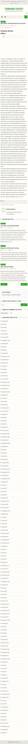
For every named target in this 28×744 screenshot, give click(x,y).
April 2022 (4, 401)
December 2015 (6, 610)
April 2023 (4, 372)
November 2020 (6, 437)
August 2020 (5, 446)
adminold (14, 268)
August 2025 (5, 343)
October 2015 (5, 617)
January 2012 (5, 707)
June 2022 (4, 398)
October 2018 (5, 507)
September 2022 (6, 392)
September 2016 (6, 581)
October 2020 (5, 440)
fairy (4, 203)
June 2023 (4, 366)
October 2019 (5, 475)
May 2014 (4, 671)
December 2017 (6, 540)
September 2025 (6, 340)
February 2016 (5, 604)
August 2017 (5, 546)
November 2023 (6, 356)
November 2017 (6, 543)
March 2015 (5, 639)
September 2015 (6, 620)
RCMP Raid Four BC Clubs (24, 284)
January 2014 (5, 678)
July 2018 (4, 517)
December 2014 (6, 649)
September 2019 (6, 478)
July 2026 (4, 324)
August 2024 (5, 353)
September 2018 (6, 511)
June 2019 (4, 488)
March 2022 (5, 404)
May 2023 (4, 369)
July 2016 (4, 588)
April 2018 (4, 527)
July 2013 (4, 684)
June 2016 (4, 591)
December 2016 (6, 572)
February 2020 (5, 462)
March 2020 (5, 459)
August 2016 (5, 585)
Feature (8, 1)
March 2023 (5, 375)
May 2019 (4, 491)
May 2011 (4, 716)
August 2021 (5, 414)
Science (24, 1)
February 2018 (5, 533)
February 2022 (5, 408)
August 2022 (5, 395)
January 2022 (5, 411)
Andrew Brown (11, 209)
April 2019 (4, 495)
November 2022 (6, 385)
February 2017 (5, 565)
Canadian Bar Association (12, 201)
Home (4, 1)
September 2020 (6, 443)
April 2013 (4, 687)
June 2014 (4, 668)
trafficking (11, 204)
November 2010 (6, 726)
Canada (19, 1)
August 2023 (5, 363)
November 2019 (6, 472)
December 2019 (6, 469)
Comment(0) (9, 27)
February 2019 (5, 501)
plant (4, 204)
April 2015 (4, 636)
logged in (10, 294)
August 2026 (5, 321)
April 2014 (4, 675)
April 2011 (4, 720)
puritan (7, 204)
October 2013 (5, 681)
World (16, 3)
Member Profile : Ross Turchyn (10, 248)
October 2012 (5, 697)
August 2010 (5, 729)
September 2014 (6, 659)
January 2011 (5, 723)
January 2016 (5, 607)
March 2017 (5, 562)
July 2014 (4, 665)
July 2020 (4, 449)
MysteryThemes (16, 742)
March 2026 (5, 334)
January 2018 (5, 536)
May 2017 (4, 556)
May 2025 (4, 350)
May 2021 (4, 421)
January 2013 (5, 691)
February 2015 (5, 642)
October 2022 (5, 388)
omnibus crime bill (18, 203)
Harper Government (10, 203)
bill (5, 201)
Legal (12, 3)
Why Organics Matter (7, 267)
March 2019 (5, 498)
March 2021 (5, 427)
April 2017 (4, 559)
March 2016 (5, 601)
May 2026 (4, 327)
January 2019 (5, 504)
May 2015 (4, 633)
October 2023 (5, 359)
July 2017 (4, 549)
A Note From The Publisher (5, 284)
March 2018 (5, 530)
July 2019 (4, 485)
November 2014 (6, 652)
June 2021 (4, 417)
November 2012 (6, 694)
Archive (3, 21)
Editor (11, 227)
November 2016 (6, 575)
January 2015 (5, 646)
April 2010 (4, 733)
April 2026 (4, 330)
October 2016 (5, 578)
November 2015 (6, 614)
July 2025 (4, 347)
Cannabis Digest (14, 9)
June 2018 (4, 520)
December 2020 (6, 433)
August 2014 (5, 662)
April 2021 (4, 424)
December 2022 (6, 382)
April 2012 (4, 704)
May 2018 (4, 523)
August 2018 (5, 514)
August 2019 (5, 482)
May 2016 (4, 594)
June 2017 (4, 552)
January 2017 (5, 568)
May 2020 (4, 453)
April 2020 (4, 456)
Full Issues (14, 1)
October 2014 (5, 655)
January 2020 (5, 466)
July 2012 (4, 700)
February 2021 (5, 430)
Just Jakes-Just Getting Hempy (10, 226)
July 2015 (4, 626)
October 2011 (5, 710)
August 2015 (5, 623)
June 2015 (4, 630)
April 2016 (4, 597)
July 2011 (4, 713)
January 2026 (5, 337)
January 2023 (5, 379)
